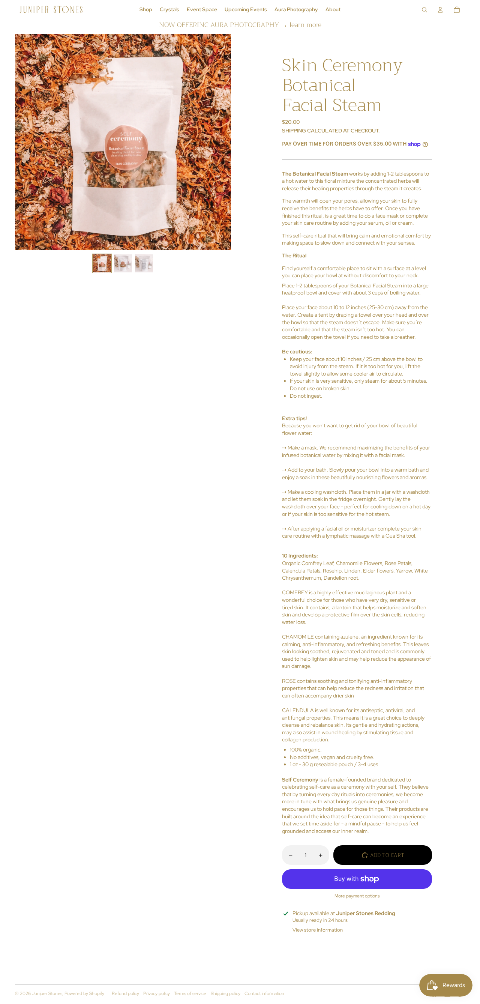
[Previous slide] (21, 142)
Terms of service (190, 993)
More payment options (357, 896)
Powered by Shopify (84, 993)
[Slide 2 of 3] (123, 263)
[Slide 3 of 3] (144, 263)
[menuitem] (146, 10)
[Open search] (424, 10)
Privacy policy (156, 993)
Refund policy (125, 993)
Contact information (264, 993)
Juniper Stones (47, 993)
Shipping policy (225, 993)
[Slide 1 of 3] (102, 263)
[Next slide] (225, 142)
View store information (317, 930)
